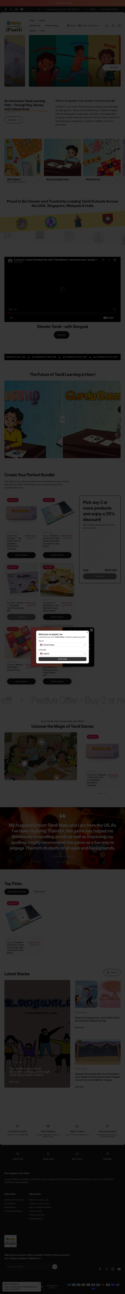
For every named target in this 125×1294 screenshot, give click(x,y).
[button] (62, 645)
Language (42, 650)
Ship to (41, 641)
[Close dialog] (87, 632)
